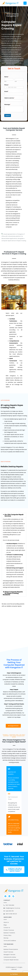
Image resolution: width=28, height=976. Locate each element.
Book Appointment (13, 725)
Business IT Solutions (9, 933)
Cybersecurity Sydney (10, 957)
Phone (6, 85)
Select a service (9, 98)
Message (7, 104)
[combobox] (14, 100)
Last (16, 81)
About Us (6, 922)
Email (6, 91)
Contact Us (7, 927)
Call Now (15, 974)
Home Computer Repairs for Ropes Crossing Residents (13, 593)
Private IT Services (9, 930)
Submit (7, 115)
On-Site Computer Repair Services (14, 515)
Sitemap (6, 938)
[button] (14, 515)
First (5, 81)
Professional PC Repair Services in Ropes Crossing (14, 253)
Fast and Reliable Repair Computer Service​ (14, 129)
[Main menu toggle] (25, 3)
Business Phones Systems (11, 949)
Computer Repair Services (11, 960)
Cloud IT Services (8, 952)
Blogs (5, 925)
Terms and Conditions (10, 940)
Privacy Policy (7, 935)
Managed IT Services (9, 954)
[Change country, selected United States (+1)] (6, 87)
